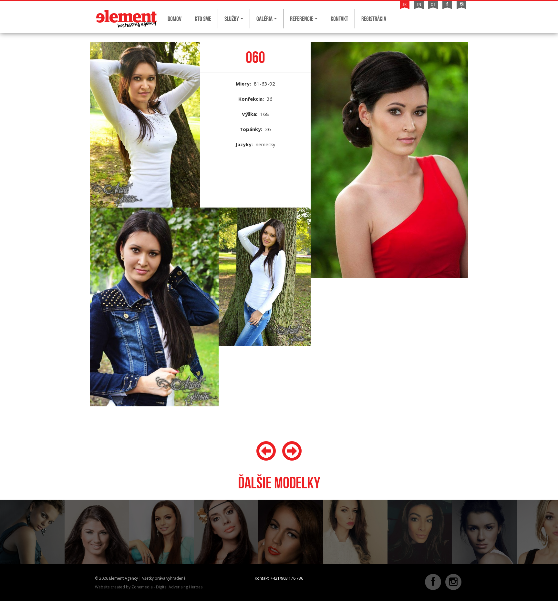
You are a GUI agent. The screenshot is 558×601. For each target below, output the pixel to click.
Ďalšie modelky (279, 483)
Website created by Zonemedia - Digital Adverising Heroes (148, 587)
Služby (232, 18)
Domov (174, 18)
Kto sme (203, 18)
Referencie (302, 18)
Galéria (265, 18)
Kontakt (339, 18)
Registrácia (373, 18)
